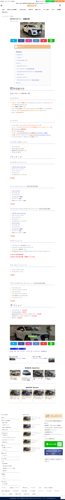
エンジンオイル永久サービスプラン (8, 437)
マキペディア (4, 455)
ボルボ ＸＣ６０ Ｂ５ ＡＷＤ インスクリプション (36, 433)
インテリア (19, 57)
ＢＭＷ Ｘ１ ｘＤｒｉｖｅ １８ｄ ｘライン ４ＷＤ (36, 417)
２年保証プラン (5, 435)
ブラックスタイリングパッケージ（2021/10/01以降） (28, 80)
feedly (33, 336)
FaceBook (52, 459)
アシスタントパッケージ (22, 66)
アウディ (23, 351)
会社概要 (59, 9)
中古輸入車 (43, 351)
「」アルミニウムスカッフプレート (40, 135)
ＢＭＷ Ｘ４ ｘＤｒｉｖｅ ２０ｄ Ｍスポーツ (36, 440)
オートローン (4, 450)
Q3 (15, 351)
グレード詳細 (22, 349)
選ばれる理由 (4, 422)
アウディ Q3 (29, 351)
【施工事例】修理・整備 (6, 466)
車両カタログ (38, 9)
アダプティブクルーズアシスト (19, 167)
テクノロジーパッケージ (22, 77)
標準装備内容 (19, 52)
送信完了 (34, 494)
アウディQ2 (37, 351)
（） (20, 129)
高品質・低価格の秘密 (6, 427)
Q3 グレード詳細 (14, 349)
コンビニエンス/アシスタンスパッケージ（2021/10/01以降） (30, 71)
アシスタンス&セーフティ (22, 60)
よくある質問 (4, 483)
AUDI (12, 351)
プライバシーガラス (16, 312)
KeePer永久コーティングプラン (8, 439)
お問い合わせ (60, 1)
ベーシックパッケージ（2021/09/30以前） (26, 68)
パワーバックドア (16, 191)
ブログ (53, 9)
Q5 (18, 351)
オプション (18, 82)
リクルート (4, 478)
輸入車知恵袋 (4, 463)
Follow (32, 331)
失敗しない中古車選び (12, 9)
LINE (50, 1)
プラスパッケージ (20, 74)
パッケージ (18, 63)
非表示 (22, 46)
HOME (3, 9)
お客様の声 (4, 470)
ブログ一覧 (56, 490)
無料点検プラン (5, 442)
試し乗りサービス (5, 425)
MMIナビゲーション (16, 150)
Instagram (58, 459)
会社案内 (10, 494)
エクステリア (19, 54)
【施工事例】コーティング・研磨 (8, 468)
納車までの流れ (5, 429)
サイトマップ (40, 490)
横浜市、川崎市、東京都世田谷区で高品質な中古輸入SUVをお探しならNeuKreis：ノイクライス (30, 498)
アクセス (4, 476)
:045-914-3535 (40, 1)
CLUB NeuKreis (16, 490)
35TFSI (11, 93)
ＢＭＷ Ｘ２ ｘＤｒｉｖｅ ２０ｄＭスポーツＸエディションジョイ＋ (36, 448)
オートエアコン (20, 131)
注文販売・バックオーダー (7, 447)
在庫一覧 (30, 9)
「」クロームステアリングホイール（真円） (32, 133)
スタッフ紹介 (46, 9)
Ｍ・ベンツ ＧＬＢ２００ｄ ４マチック (36, 425)
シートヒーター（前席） (17, 196)
